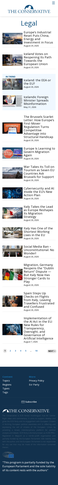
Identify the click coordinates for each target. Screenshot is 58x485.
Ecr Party (34, 384)
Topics (6, 380)
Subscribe (31, 401)
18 (36, 350)
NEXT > (51, 351)
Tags (5, 392)
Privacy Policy (36, 380)
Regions (6, 384)
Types (6, 388)
